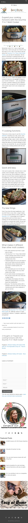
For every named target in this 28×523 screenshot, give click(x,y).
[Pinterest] (15, 433)
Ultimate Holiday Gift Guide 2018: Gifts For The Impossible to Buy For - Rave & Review (13, 346)
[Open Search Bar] (26, 1)
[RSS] (21, 517)
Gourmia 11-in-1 (6, 216)
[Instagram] (12, 433)
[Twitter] (9, 433)
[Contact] (18, 433)
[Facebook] (6, 433)
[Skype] (21, 433)
